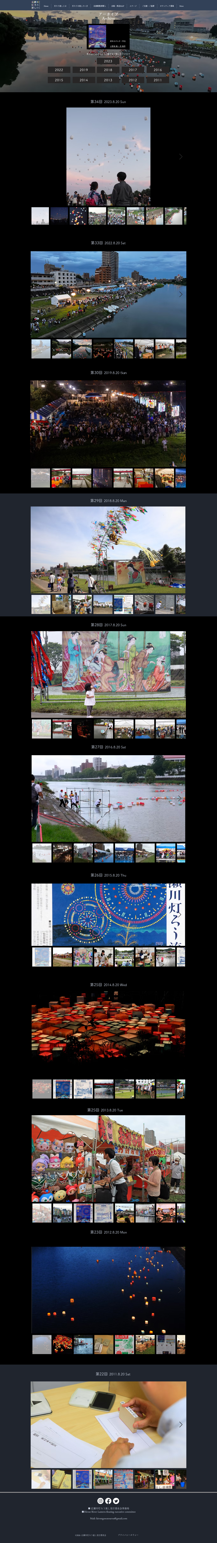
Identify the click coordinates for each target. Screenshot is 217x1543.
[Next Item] (181, 156)
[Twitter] (116, 1501)
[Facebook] (108, 1501)
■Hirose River (90, 1512)
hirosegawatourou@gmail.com (111, 1518)
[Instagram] (100, 1501)
